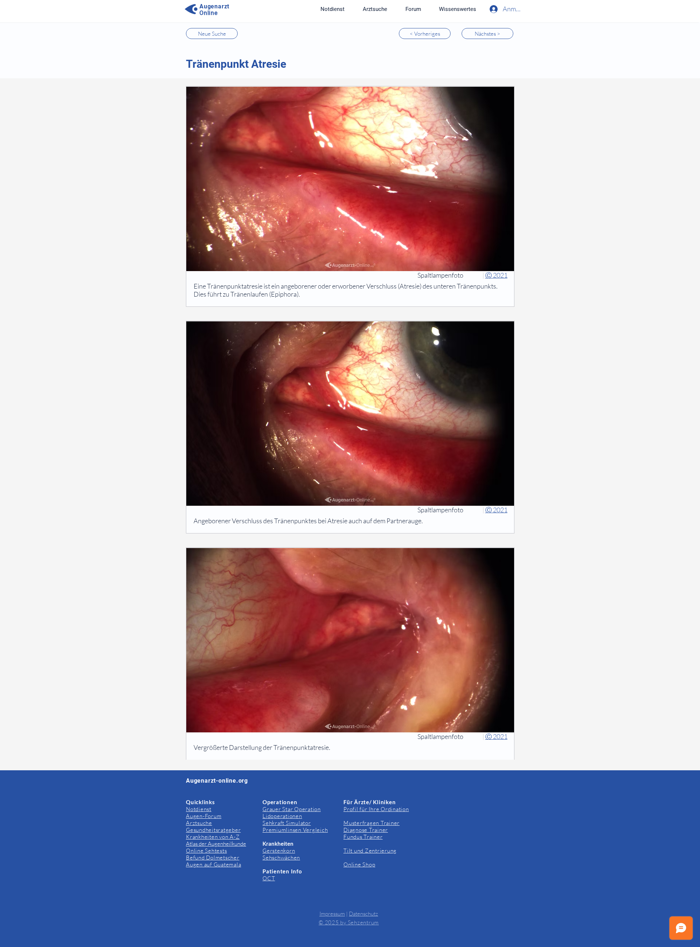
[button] (457, 9)
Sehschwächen (281, 857)
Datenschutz (363, 913)
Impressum (332, 913)
